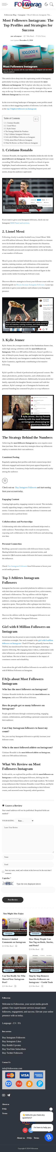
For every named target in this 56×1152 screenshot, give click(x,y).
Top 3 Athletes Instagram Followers (17, 134)
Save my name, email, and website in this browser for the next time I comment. (28, 871)
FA (19, 1023)
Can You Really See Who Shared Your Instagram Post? (13, 979)
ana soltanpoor (16, 36)
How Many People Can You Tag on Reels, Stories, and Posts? (41, 942)
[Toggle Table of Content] (34, 119)
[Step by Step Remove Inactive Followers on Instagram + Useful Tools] (41, 963)
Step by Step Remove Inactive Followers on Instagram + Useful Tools (41, 979)
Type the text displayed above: (29, 884)
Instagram (8, 933)
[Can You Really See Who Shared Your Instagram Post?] (14, 963)
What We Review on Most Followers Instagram (21, 143)
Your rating (8, 821)
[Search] (51, 4)
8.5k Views (41, 36)
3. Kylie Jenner (10, 129)
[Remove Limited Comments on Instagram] (14, 927)
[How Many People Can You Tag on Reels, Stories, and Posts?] (41, 927)
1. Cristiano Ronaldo (12, 123)
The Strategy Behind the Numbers (16, 131)
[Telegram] (8, 1095)
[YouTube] (3, 1095)
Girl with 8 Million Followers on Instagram (20, 137)
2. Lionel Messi (10, 126)
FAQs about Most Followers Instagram (18, 140)
